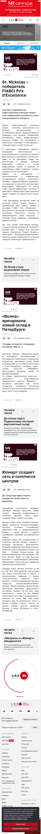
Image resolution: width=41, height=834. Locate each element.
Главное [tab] (6, 42)
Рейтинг (33, 72)
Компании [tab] (33, 42)
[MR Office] (19, 8)
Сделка (14, 311)
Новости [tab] (19, 42)
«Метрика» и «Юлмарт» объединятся (19, 646)
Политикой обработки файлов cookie (15, 819)
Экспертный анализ (11, 687)
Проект (14, 466)
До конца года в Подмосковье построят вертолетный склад (19, 423)
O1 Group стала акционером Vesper (17, 271)
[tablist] (19, 42)
